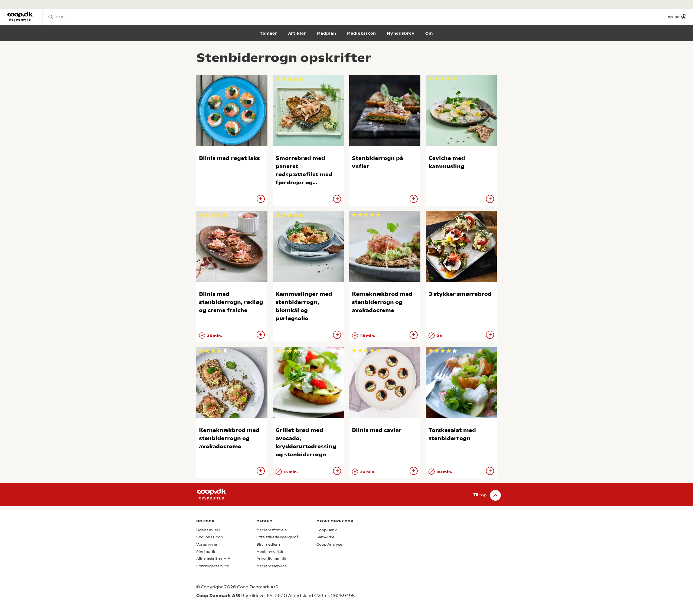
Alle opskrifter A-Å (213, 558)
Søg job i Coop (209, 537)
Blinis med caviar (376, 430)
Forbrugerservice (212, 566)
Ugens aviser (208, 530)
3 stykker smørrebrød (460, 294)
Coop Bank (326, 530)
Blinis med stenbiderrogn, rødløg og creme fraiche (231, 302)
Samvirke (325, 537)
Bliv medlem (268, 544)
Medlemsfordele (271, 530)
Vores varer (207, 544)
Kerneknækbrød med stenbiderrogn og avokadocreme (382, 302)
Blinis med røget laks (229, 158)
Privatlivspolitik (271, 558)
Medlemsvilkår (270, 551)
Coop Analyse (329, 544)
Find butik (205, 551)
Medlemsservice (271, 566)
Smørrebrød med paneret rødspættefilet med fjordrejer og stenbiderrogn (304, 174)
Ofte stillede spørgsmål (278, 537)
